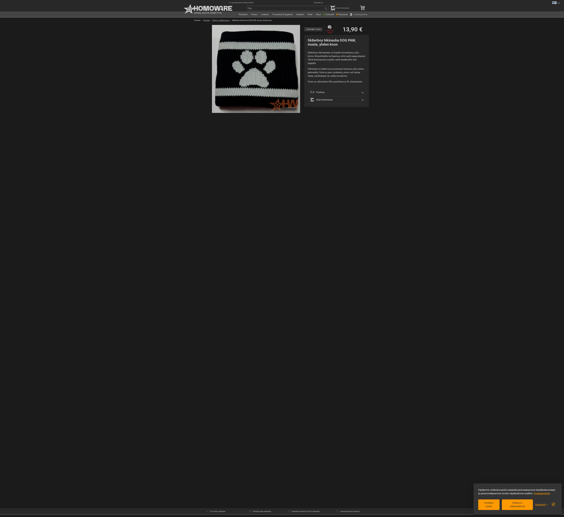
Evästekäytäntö (542, 493)
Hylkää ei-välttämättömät (517, 505)
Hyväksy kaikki (488, 505)
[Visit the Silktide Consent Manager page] (553, 504)
